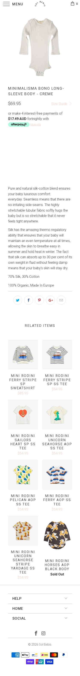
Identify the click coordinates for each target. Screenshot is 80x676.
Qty (10, 168)
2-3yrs (37, 156)
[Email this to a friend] (61, 300)
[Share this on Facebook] (28, 300)
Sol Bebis (45, 644)
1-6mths (16, 145)
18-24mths (18, 156)
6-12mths (36, 145)
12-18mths (57, 145)
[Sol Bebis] (40, 4)
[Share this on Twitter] (17, 300)
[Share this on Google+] (50, 300)
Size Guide (59, 104)
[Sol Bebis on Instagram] (43, 634)
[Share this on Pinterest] (39, 300)
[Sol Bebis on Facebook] (36, 634)
